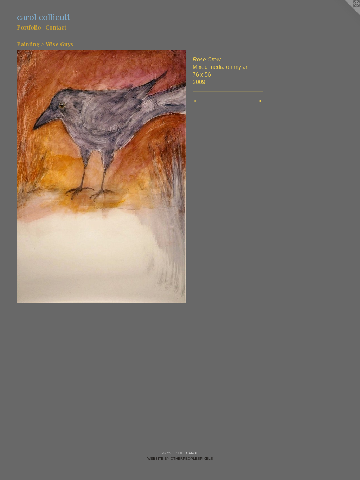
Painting (28, 44)
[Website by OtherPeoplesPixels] (346, 14)
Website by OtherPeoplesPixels (180, 458)
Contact (55, 27)
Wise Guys (59, 44)
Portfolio (29, 27)
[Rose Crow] (101, 176)
